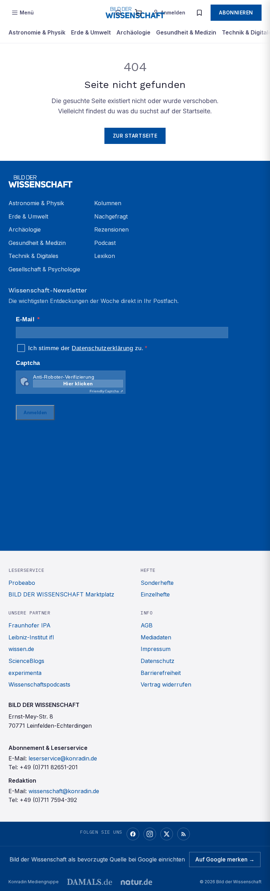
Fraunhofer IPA (29, 625)
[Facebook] (133, 834)
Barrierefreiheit (161, 672)
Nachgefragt (111, 216)
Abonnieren (236, 12)
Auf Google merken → (225, 859)
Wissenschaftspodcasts (39, 684)
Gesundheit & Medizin (186, 32)
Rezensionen (111, 229)
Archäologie (133, 32)
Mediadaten (156, 637)
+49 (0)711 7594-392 (48, 799)
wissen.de (21, 648)
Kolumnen (107, 203)
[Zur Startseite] (135, 181)
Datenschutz (157, 660)
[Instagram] (149, 834)
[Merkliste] (199, 12)
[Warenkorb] (138, 12)
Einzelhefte (155, 594)
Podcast (105, 242)
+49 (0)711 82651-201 (49, 767)
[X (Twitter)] (166, 834)
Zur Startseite (135, 136)
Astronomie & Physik (36, 32)
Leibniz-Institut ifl (31, 637)
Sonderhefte (157, 582)
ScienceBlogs (26, 660)
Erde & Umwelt (91, 32)
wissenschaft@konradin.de (63, 791)
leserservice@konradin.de (62, 758)
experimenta (24, 672)
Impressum (156, 648)
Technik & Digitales (33, 255)
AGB (147, 625)
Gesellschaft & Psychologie (44, 269)
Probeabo (21, 582)
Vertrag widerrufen (166, 684)
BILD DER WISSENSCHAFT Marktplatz (61, 594)
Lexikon (104, 255)
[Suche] (118, 12)
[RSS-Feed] (183, 834)
